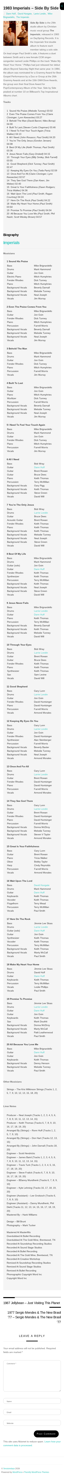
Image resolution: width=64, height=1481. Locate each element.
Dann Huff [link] (39, 467)
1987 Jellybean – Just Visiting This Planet (31, 1303)
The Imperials (22, 17)
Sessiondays (9, 1468)
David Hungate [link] (41, 885)
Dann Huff (11, 14)
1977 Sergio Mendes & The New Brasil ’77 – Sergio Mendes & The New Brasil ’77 (34, 1317)
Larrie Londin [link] (41, 512)
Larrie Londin (40, 14)
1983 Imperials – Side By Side (31, 8)
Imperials (11, 242)
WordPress (17, 1472)
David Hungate (25, 14)
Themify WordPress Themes (36, 1472)
